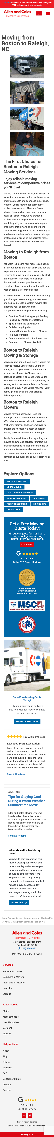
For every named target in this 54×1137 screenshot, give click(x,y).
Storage (7, 994)
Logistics (7, 988)
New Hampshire (11, 1022)
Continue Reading (17, 835)
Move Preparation (16, 498)
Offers (6, 1062)
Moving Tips (39, 504)
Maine (6, 1011)
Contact (7, 1084)
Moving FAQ (39, 498)
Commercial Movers (13, 977)
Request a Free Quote (27, 721)
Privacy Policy (23, 1122)
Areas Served (15, 918)
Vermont (7, 1028)
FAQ (5, 1073)
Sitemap (33, 1122)
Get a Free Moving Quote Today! (27, 699)
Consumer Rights (12, 1079)
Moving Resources (17, 504)
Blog (5, 1056)
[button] (48, 13)
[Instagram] (30, 1115)
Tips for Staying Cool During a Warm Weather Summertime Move (26, 801)
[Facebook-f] (24, 1115)
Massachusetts (11, 1016)
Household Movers (17, 481)
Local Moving (14, 487)
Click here (6, 2)
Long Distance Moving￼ (20, 493)
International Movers (13, 982)
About (6, 1050)
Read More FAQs (19, 903)
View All (7, 1033)
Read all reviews (16, 774)
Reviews (7, 1067)
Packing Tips (13, 509)
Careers (7, 1090)
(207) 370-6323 (28, 948)
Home (4, 918)
